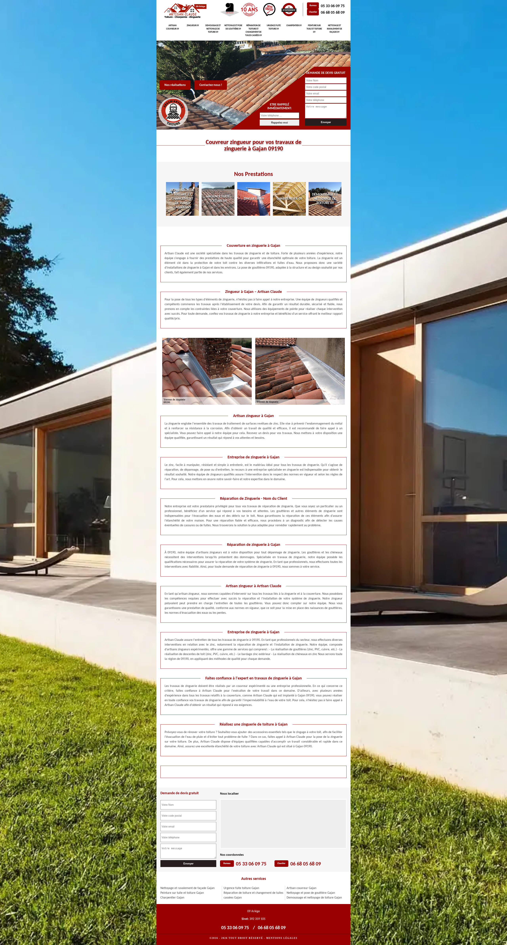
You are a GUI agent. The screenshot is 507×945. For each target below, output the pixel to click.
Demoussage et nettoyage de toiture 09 (213, 29)
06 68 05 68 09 (333, 13)
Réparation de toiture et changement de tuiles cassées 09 (253, 31)
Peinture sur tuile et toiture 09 (314, 29)
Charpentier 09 (294, 26)
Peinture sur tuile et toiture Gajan (182, 893)
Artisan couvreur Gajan (301, 888)
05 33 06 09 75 (333, 6)
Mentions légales (281, 938)
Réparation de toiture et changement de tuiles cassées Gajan (253, 895)
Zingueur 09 (193, 26)
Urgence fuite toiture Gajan (241, 888)
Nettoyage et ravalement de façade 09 (334, 29)
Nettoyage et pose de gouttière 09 (233, 27)
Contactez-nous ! (210, 85)
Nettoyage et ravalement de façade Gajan (187, 888)
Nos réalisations (175, 85)
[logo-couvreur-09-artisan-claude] (184, 11)
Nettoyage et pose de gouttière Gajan (311, 893)
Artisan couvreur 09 (172, 27)
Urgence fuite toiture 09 (274, 27)
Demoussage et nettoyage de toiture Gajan (314, 897)
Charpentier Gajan (172, 897)
